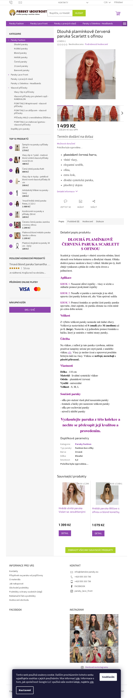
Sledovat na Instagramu (96, 667)
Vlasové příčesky (19, 87)
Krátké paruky (21, 48)
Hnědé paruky (21, 57)
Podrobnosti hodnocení (96, 44)
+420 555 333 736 (83, 576)
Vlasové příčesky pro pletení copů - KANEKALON (31, 98)
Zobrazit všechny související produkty (90, 550)
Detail (64, 533)
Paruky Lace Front (19, 74)
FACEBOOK (80, 586)
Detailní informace (66, 191)
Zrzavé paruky (21, 66)
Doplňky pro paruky (20, 129)
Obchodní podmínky (19, 587)
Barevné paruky (21, 70)
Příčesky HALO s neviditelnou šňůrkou (32, 117)
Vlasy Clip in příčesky (24, 92)
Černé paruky (20, 61)
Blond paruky (20, 53)
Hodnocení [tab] (88, 221)
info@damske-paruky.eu (86, 572)
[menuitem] (16, 23)
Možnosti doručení (66, 143)
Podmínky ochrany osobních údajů (25, 591)
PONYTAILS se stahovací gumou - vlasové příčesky (30, 123)
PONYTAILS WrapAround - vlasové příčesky (30, 105)
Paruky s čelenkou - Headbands (26, 83)
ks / (30, 309)
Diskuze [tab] (100, 221)
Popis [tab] (61, 221)
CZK (106, 2)
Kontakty (63, 2)
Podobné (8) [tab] (73, 221)
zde (78, 678)
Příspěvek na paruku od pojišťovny (26, 575)
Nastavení (25, 690)
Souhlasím (108, 677)
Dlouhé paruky (21, 44)
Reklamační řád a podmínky (22, 596)
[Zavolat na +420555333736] (14, 2)
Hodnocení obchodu (19, 600)
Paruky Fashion (18, 40)
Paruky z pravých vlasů (22, 79)
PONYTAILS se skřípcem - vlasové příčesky (30, 112)
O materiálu (14, 579)
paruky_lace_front (83, 591)
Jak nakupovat (16, 583)
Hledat (79, 13)
